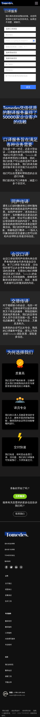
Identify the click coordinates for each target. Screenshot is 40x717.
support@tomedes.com (17, 695)
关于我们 (8, 583)
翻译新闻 (7, 561)
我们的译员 (9, 665)
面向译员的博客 (10, 544)
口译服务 (8, 633)
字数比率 (8, 682)
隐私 (35, 711)
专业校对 (8, 645)
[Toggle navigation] (36, 3)
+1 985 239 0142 (17, 692)
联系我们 (20, 514)
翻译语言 (8, 621)
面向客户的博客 (10, 549)
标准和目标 (26, 711)
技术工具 (8, 601)
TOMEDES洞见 (10, 555)
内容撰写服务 (10, 639)
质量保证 (8, 595)
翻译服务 (8, 627)
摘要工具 (8, 676)
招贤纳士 (8, 589)
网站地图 (5, 711)
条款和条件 (15, 711)
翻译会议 (8, 670)
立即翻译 (20, 496)
